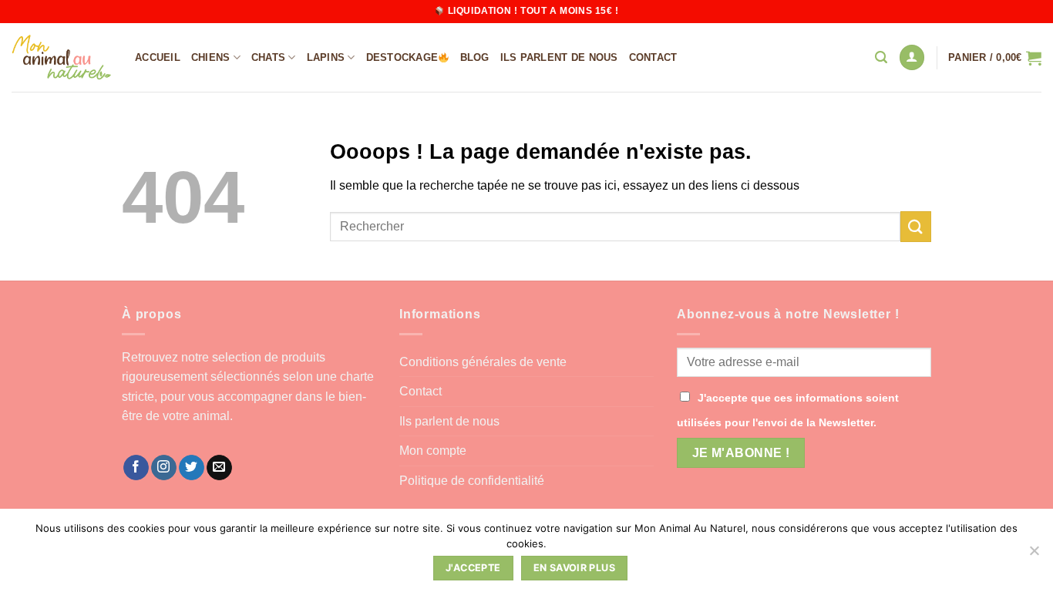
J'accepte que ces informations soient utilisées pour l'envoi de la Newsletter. (788, 410)
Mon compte (432, 450)
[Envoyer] (915, 226)
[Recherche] (881, 57)
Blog (474, 57)
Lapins (326, 57)
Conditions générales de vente (483, 361)
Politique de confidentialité (471, 480)
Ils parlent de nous (559, 57)
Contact (653, 57)
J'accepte (473, 568)
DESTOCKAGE (402, 57)
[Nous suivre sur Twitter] (191, 468)
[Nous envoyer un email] (219, 468)
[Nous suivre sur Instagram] (164, 468)
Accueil (157, 57)
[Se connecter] (912, 57)
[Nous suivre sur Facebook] (136, 468)
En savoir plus (574, 568)
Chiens (210, 57)
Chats (268, 57)
